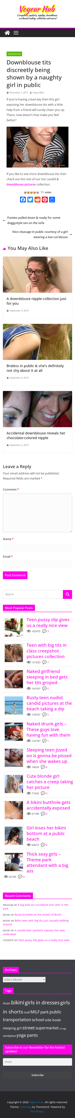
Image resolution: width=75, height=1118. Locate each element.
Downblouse (14, 54)
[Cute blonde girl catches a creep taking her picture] (15, 775)
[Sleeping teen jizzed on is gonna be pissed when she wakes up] (15, 749)
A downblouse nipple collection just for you (36, 301)
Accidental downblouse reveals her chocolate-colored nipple (36, 435)
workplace (9, 1035)
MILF (35, 1012)
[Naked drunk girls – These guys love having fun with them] (15, 722)
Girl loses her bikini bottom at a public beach (46, 833)
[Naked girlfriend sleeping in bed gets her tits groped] (15, 670)
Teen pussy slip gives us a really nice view (48, 622)
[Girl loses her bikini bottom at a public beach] (15, 827)
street (28, 1027)
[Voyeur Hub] (7, 32)
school (38, 1019)
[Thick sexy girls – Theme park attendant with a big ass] (15, 853)
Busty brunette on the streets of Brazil (38, 914)
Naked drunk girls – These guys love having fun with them (48, 729)
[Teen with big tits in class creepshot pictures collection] (15, 644)
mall (27, 1012)
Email (8, 557)
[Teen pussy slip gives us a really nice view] (15, 618)
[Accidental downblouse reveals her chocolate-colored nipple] (37, 394)
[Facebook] (23, 200)
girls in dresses (42, 1002)
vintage (62, 1028)
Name (8, 539)
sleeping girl (12, 1028)
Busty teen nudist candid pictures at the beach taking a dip (49, 703)
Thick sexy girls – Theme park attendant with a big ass (47, 862)
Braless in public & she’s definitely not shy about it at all (35, 368)
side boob (53, 1020)
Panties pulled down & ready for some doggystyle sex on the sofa (33, 220)
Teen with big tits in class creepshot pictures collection (47, 650)
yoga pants (27, 1035)
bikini (17, 1002)
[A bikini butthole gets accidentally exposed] (15, 801)
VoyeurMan (38, 92)
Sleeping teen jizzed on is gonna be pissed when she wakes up (49, 755)
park (44, 1012)
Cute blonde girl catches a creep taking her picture (50, 781)
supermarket (47, 1027)
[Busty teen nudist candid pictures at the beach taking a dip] (15, 696)
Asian (6, 1003)
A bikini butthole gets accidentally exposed (48, 805)
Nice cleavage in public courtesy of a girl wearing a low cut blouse (40, 234)
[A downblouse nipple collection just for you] (37, 259)
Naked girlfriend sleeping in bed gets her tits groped (47, 676)
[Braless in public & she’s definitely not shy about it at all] (37, 326)
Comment (11, 489)
